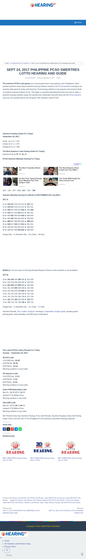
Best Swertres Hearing (40, 500)
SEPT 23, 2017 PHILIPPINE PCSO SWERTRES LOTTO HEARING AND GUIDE (21, 510)
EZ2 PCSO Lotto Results (35, 498)
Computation (49, 311)
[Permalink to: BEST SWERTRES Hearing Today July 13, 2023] (70, 448)
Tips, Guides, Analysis (26, 311)
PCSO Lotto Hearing (72, 500)
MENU (79, 22)
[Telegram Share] (16, 429)
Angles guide (60, 311)
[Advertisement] (43, 13)
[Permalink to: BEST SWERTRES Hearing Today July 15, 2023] (15, 448)
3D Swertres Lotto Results (17, 498)
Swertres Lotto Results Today (33, 502)
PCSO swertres (64, 86)
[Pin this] (12, 429)
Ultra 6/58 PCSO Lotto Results (71, 502)
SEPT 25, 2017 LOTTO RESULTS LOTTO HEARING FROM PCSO (66, 510)
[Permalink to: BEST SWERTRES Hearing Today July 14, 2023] (43, 448)
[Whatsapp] (20, 429)
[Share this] (4, 429)
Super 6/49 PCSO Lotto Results (54, 498)
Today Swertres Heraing (52, 502)
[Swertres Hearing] (43, 5)
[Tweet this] (8, 429)
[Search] (7, 550)
